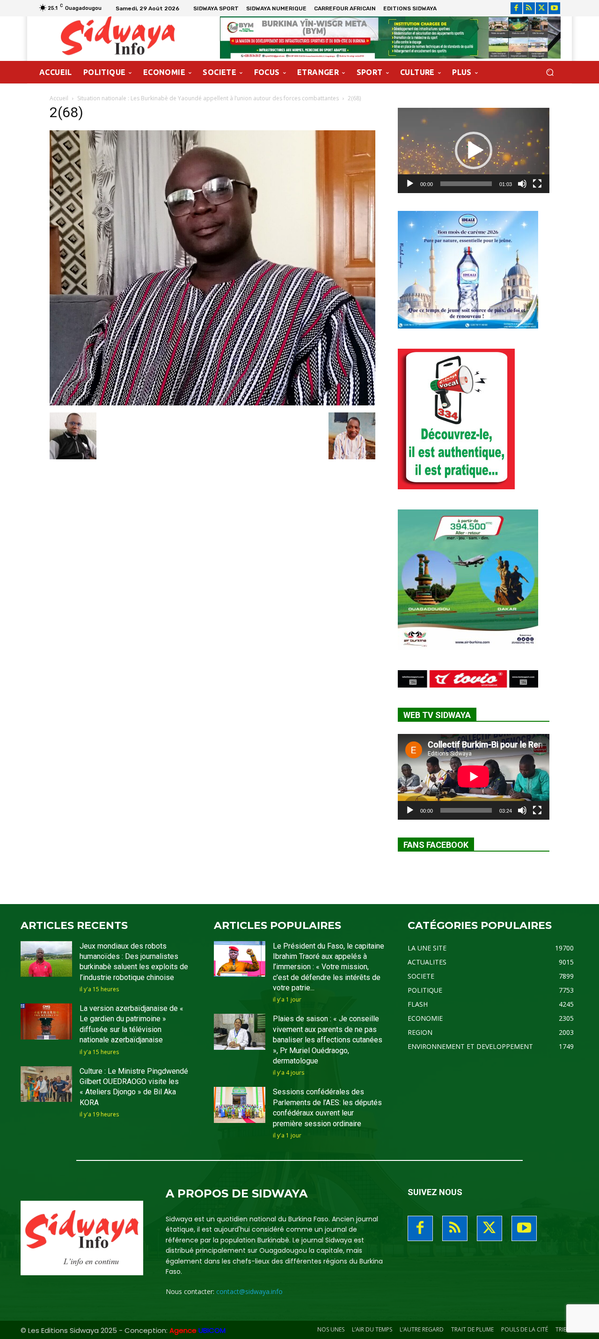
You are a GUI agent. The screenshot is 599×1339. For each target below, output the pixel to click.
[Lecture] (410, 183)
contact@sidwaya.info (249, 1291)
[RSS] (529, 8)
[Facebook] (516, 8)
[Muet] (522, 183)
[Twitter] (541, 8)
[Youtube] (554, 8)
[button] (550, 72)
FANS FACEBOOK (435, 845)
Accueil (59, 98)
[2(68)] (212, 403)
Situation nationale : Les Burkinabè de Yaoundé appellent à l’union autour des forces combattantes (208, 98)
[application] (473, 150)
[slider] (466, 183)
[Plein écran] (537, 183)
